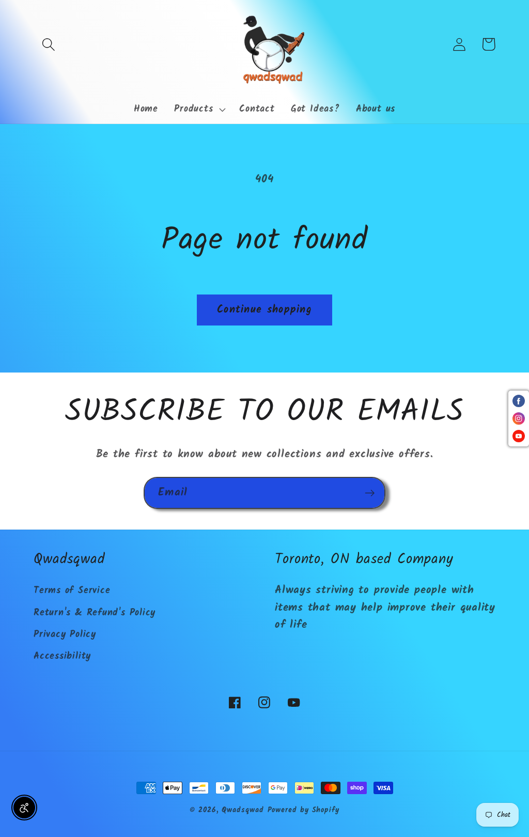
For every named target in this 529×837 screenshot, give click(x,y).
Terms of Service (72, 590)
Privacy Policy (65, 634)
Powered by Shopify (303, 810)
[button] (48, 44)
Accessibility (62, 656)
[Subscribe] (369, 493)
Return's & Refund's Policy (94, 613)
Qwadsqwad (242, 810)
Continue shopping (264, 310)
